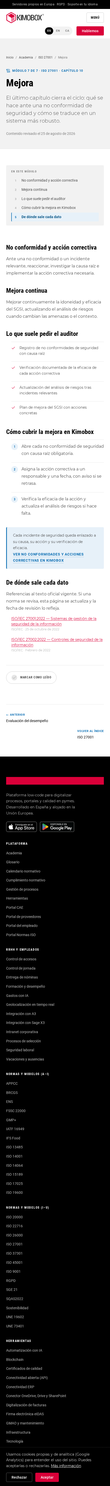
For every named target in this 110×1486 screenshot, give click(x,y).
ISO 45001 (14, 1262)
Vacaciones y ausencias (25, 1059)
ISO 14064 (14, 1165)
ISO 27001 (45, 57)
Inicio (10, 57)
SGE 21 (12, 1290)
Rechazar (19, 1477)
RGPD (11, 1281)
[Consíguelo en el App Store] (21, 827)
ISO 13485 (14, 1147)
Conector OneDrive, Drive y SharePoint (36, 1396)
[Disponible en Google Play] (57, 827)
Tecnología (14, 1441)
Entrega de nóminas (22, 977)
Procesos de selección (23, 1041)
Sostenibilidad (17, 1308)
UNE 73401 (15, 1326)
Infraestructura (18, 1432)
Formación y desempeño (25, 986)
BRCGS (12, 1093)
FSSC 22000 (16, 1111)
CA (67, 30)
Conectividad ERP (20, 1387)
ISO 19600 (14, 1192)
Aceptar (47, 1477)
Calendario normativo (23, 871)
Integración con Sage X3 (25, 1023)
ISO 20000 (14, 1217)
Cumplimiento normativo (25, 880)
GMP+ (11, 1120)
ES (49, 30)
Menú (95, 17)
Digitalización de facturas (26, 1405)
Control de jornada (21, 968)
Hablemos (90, 31)
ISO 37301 (14, 1253)
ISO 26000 (14, 1235)
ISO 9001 (13, 1271)
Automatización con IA (24, 1350)
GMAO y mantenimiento (25, 1423)
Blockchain (15, 1360)
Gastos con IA (17, 996)
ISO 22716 (14, 1226)
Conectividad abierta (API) (27, 1378)
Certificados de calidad (24, 1368)
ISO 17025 (14, 1184)
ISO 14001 (14, 1156)
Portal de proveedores (23, 917)
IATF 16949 (15, 1129)
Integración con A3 (21, 1014)
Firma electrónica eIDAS (25, 1414)
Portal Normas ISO (21, 935)
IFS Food (13, 1138)
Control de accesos (21, 959)
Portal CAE (14, 907)
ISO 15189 (14, 1174)
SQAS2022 (14, 1299)
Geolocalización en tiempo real (30, 1005)
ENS (9, 1102)
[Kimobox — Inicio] (25, 17)
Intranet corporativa (22, 1032)
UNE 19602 (15, 1317)
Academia (26, 57)
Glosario (12, 862)
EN (58, 30)
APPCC (12, 1083)
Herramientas (17, 898)
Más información (66, 1466)
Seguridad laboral (20, 1050)
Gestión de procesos (22, 889)
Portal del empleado (22, 926)
